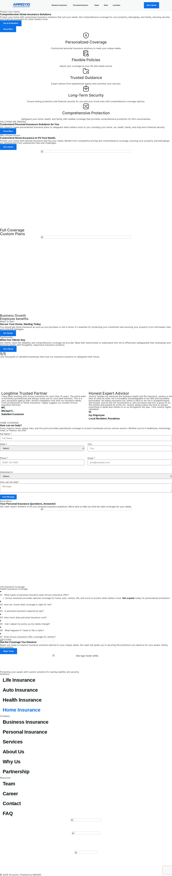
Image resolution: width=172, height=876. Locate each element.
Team (106, 5)
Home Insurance (21, 710)
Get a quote (128, 598)
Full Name (6, 434)
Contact (12, 803)
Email (91, 458)
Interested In (6, 472)
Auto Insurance (20, 690)
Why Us (12, 761)
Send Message (8, 497)
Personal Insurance (80, 5)
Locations (116, 5)
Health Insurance (22, 700)
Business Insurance (59, 5)
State (3, 444)
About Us (13, 751)
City (90, 444)
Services (13, 741)
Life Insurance (19, 680)
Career (10, 793)
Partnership (16, 771)
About (96, 5)
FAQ (8, 813)
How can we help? (9, 482)
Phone (4, 458)
